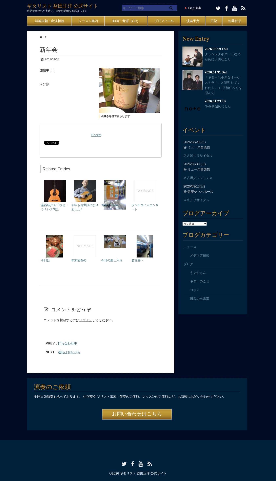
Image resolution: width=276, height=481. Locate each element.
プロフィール (164, 21)
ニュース (189, 247)
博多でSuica (109, 205)
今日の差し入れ (111, 260)
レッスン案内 (88, 21)
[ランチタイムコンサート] (145, 181)
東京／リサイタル (196, 200)
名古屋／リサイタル (198, 155)
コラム (195, 290)
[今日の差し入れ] (115, 237)
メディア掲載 (199, 255)
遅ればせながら (69, 352)
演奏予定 (192, 21)
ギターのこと (199, 281)
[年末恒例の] (85, 237)
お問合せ (234, 21)
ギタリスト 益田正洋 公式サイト (62, 6)
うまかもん (198, 272)
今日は (45, 260)
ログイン (85, 320)
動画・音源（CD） (126, 21)
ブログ (188, 264)
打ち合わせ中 (67, 343)
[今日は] (54, 237)
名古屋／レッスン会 (198, 178)
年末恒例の (78, 260)
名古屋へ (137, 260)
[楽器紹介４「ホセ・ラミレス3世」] (55, 181)
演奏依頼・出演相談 (49, 21)
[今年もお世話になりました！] (85, 181)
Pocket (96, 135)
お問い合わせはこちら (137, 414)
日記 (214, 21)
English (194, 8)
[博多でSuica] (115, 181)
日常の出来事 (199, 298)
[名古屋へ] (145, 237)
